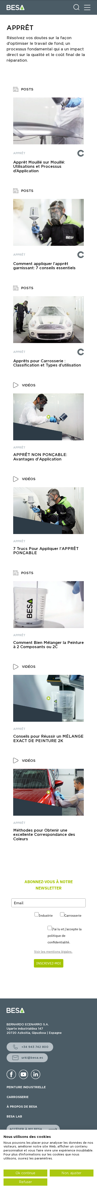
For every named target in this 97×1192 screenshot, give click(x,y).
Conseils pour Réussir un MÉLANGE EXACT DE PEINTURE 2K (48, 738)
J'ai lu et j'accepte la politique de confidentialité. (64, 935)
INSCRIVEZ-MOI (48, 963)
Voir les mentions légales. (53, 951)
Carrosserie (72, 915)
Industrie (46, 915)
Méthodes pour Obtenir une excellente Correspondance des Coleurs (44, 834)
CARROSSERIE (17, 1097)
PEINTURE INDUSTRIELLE (26, 1087)
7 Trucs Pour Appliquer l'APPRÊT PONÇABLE (46, 551)
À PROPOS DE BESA (22, 1106)
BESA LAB (14, 1116)
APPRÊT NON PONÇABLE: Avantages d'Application (40, 457)
